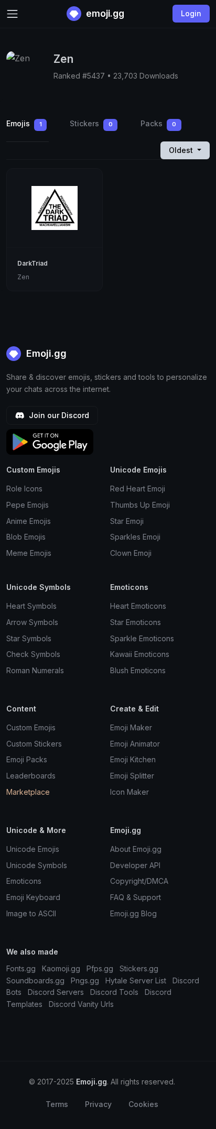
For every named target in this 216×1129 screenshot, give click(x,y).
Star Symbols (28, 638)
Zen (23, 277)
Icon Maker (129, 791)
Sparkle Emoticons (142, 638)
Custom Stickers (34, 743)
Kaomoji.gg (61, 968)
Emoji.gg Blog (133, 913)
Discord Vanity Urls (81, 1004)
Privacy (98, 1104)
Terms (57, 1104)
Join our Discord (58, 415)
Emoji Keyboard (33, 897)
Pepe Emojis (27, 504)
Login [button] (191, 13)
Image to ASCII (31, 913)
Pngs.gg (85, 980)
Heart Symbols (31, 605)
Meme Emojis (28, 553)
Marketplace (28, 791)
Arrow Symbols (32, 622)
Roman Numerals (35, 670)
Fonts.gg (21, 968)
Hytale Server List (135, 980)
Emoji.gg (45, 353)
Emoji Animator (135, 743)
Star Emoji (127, 521)
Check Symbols (33, 654)
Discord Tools (114, 992)
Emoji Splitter (132, 775)
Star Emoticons (135, 622)
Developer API (135, 865)
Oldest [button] (182, 150)
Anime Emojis (28, 521)
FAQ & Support (135, 897)
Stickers (91, 123)
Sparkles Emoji (135, 536)
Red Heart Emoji (137, 488)
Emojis (24, 123)
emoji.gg (104, 13)
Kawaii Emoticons (139, 654)
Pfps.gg (100, 968)
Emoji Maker (131, 727)
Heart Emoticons (138, 605)
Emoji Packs (26, 759)
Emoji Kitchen (133, 759)
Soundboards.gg (35, 980)
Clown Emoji (131, 553)
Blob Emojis (26, 536)
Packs (158, 123)
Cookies (143, 1104)
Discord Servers (56, 992)
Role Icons (24, 488)
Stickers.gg (139, 968)
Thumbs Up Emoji (140, 504)
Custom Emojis (31, 727)
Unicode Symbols (36, 865)
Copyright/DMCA (139, 880)
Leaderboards (31, 775)
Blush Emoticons (138, 670)
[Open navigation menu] (12, 14)
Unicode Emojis (32, 849)
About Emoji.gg (135, 849)
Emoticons (23, 880)
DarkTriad (32, 263)
